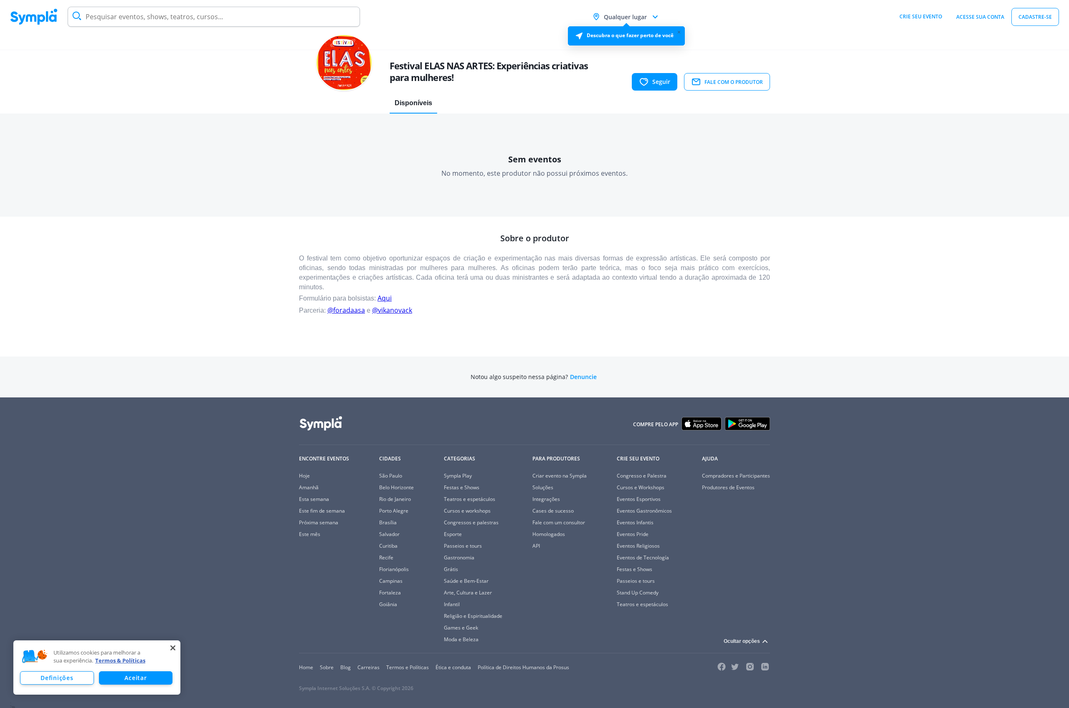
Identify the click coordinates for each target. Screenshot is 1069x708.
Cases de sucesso (553, 510)
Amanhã (309, 487)
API (536, 545)
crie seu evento (920, 16)
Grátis (451, 569)
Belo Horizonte (396, 487)
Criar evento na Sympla (559, 475)
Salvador (389, 534)
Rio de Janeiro (395, 499)
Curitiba (388, 545)
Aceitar (135, 678)
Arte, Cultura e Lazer (468, 592)
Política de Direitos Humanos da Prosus (523, 667)
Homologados (548, 534)
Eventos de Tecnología (643, 557)
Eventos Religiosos (638, 545)
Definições (57, 678)
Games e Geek (461, 627)
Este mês (309, 534)
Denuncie (583, 377)
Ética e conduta (453, 667)
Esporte (453, 534)
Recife (386, 557)
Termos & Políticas (120, 660)
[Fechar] (173, 648)
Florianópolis (394, 569)
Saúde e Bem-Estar (466, 580)
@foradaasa (346, 310)
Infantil (452, 604)
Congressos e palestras (471, 522)
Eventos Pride (632, 534)
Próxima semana (318, 522)
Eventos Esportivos (639, 499)
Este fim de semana (322, 510)
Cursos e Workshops (640, 487)
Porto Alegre (393, 510)
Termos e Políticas (407, 667)
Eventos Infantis (635, 522)
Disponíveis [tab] (413, 102)
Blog (345, 667)
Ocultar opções (742, 641)
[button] (34, 656)
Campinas (391, 580)
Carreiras (368, 667)
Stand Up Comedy (638, 592)
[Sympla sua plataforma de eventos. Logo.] (34, 17)
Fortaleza (390, 592)
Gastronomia (459, 557)
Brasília (388, 522)
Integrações (546, 499)
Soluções (542, 487)
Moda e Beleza (461, 639)
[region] (96, 667)
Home (306, 667)
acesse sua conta (980, 16)
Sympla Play (458, 475)
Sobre (327, 667)
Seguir (661, 82)
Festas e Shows (461, 487)
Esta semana (314, 499)
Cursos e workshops (467, 510)
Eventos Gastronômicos (644, 510)
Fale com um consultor (558, 522)
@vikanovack (392, 310)
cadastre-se (1035, 16)
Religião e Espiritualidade (473, 616)
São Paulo (390, 475)
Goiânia (388, 604)
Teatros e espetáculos (469, 499)
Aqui (384, 298)
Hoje (304, 475)
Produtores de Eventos (728, 487)
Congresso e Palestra (641, 475)
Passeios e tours (463, 545)
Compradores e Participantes (736, 475)
